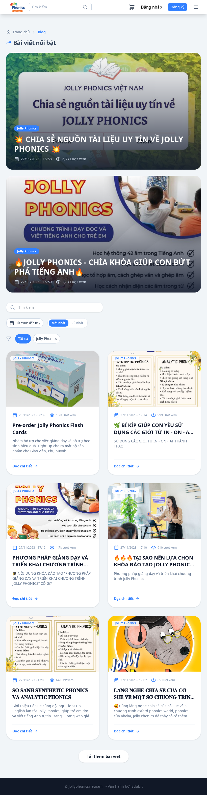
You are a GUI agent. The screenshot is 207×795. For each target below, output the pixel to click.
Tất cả (23, 338)
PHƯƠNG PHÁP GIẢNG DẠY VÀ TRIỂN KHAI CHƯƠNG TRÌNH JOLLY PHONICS (50, 561)
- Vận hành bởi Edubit (124, 786)
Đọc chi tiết (22, 466)
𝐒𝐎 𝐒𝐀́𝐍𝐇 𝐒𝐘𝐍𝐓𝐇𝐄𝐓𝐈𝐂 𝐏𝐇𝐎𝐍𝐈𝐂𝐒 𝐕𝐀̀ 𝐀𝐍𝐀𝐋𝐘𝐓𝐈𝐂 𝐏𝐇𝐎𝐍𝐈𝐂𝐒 (50, 693)
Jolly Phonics (46, 338)
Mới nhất (58, 323)
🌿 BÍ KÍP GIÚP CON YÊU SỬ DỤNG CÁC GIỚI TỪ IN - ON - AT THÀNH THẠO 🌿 (153, 429)
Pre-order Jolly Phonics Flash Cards (47, 428)
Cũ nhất (77, 323)
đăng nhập (151, 7)
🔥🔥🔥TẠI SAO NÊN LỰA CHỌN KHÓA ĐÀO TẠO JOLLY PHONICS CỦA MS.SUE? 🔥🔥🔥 (153, 561)
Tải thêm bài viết (103, 756)
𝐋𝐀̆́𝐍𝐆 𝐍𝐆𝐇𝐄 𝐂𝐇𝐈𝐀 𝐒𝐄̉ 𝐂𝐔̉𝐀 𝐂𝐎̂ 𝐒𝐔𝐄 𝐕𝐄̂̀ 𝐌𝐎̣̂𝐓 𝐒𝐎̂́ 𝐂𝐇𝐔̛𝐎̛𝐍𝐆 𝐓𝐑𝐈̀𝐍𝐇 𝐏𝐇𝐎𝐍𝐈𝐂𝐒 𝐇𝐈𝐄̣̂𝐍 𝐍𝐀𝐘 (154, 693)
